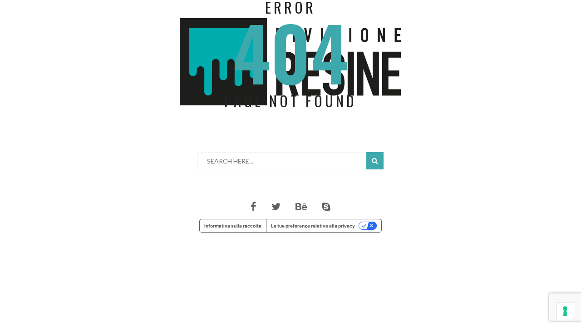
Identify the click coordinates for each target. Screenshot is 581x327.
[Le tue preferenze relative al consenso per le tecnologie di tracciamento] (565, 311)
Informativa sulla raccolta (232, 225)
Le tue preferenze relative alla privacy (313, 225)
